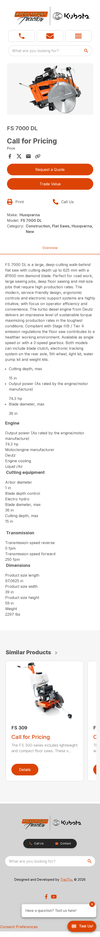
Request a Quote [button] (50, 169)
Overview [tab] (50, 248)
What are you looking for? (35, 50)
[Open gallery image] (50, 89)
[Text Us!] (82, 927)
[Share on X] (19, 156)
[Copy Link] (37, 156)
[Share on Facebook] (10, 156)
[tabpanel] (50, 89)
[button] (21, 36)
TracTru (66, 879)
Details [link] (25, 769)
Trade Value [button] (50, 184)
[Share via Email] (28, 156)
